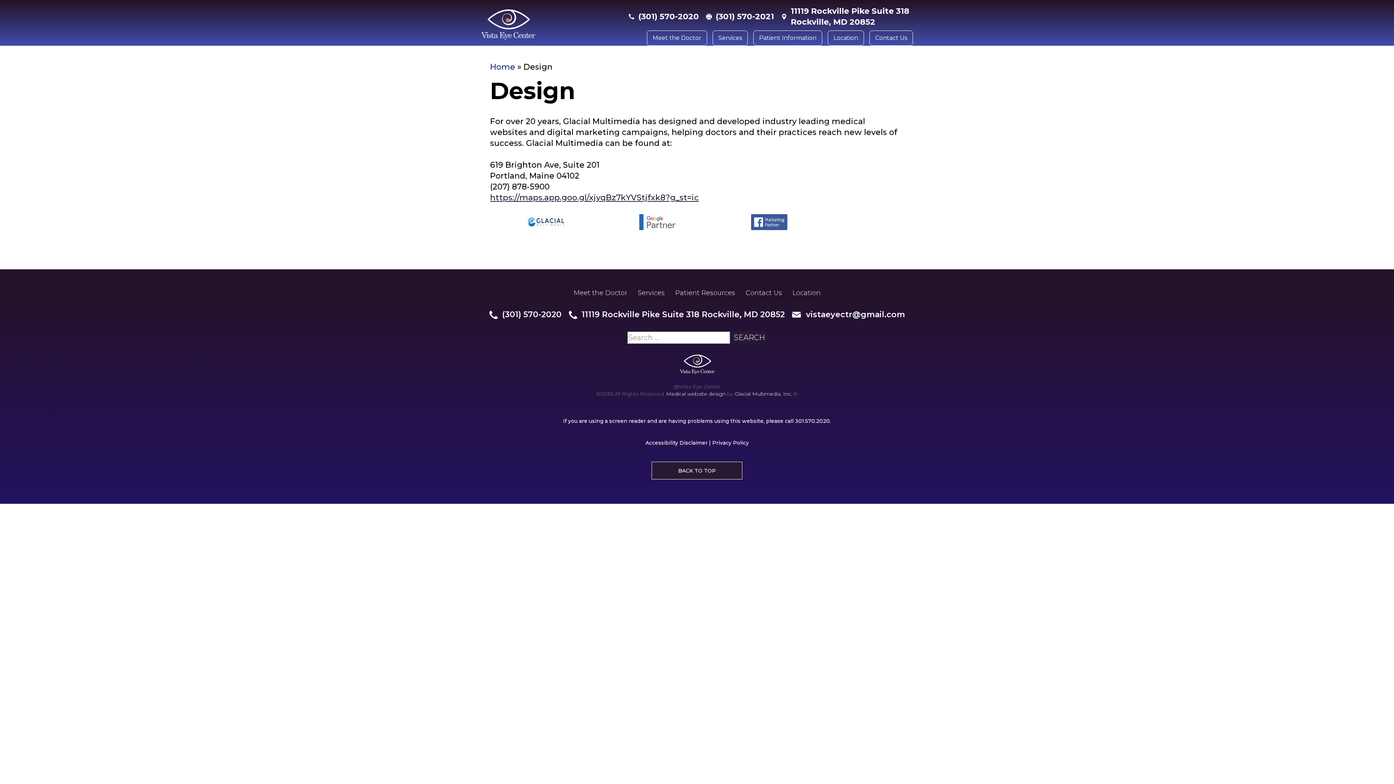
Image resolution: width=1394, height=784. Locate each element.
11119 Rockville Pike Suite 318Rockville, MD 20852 (850, 16)
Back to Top (697, 470)
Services (730, 37)
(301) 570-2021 (745, 16)
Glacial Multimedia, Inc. (763, 394)
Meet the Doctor (677, 37)
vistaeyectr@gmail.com (855, 314)
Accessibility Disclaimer (676, 443)
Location (845, 37)
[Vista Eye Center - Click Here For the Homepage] (551, 24)
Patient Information (787, 37)
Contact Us (891, 37)
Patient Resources (705, 293)
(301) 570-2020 (668, 16)
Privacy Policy (730, 443)
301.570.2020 (812, 421)
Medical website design (696, 394)
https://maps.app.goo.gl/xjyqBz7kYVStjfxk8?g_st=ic (594, 198)
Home (502, 67)
